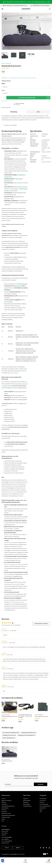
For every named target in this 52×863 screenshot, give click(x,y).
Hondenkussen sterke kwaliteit (26, 735)
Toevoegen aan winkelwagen (26, 97)
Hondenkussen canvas (9, 735)
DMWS (15, 854)
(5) (7, 68)
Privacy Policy (4, 804)
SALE (41, 811)
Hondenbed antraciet (7, 761)
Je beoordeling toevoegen (41, 623)
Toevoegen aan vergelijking (10, 125)
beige (20, 518)
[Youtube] (49, 847)
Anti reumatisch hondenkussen (11, 732)
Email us (18, 847)
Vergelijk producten (27, 806)
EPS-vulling (10, 534)
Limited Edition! (43, 808)
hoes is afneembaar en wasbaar (14, 564)
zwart (25, 518)
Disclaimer (4, 802)
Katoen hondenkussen (9, 738)
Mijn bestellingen (26, 800)
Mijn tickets (25, 802)
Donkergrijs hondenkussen (28, 732)
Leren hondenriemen (44, 804)
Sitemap (3, 819)
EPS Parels (42, 802)
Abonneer (40, 784)
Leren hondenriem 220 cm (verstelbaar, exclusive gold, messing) (25, 716)
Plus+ (19, 854)
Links (3, 821)
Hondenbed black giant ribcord (9, 716)
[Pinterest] (46, 847)
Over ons (3, 798)
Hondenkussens (43, 798)
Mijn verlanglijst (26, 804)
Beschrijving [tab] (13, 112)
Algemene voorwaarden (7, 800)
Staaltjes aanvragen (6, 817)
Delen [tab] (38, 112)
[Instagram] (43, 847)
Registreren (25, 798)
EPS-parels (9, 542)
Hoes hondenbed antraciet (41, 716)
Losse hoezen (43, 800)
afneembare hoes (10, 492)
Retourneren (4, 811)
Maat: (3, 90)
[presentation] (51, 31)
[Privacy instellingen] (2, 860)
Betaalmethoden (5, 808)
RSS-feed (22, 854)
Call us (7, 847)
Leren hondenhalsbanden (45, 806)
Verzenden (4, 809)
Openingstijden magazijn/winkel (8, 815)
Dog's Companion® (6, 63)
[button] (3, 9)
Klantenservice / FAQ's (6, 813)
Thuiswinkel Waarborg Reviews (8, 806)
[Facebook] (40, 847)
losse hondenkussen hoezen (17, 602)
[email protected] (14, 372)
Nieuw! (41, 809)
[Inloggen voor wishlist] (48, 97)
